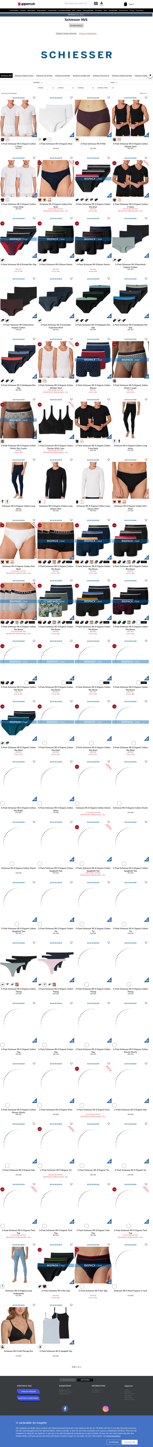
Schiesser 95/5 (6, 75)
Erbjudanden (41, 10)
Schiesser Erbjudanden (88, 33)
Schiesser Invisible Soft (81, 75)
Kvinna (38, 82)
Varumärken (14, 10)
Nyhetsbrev (95, 1392)
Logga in (101, 5)
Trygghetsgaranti (64, 1390)
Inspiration (139, 10)
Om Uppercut (96, 1390)
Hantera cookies (130, 1399)
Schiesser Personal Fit (101, 75)
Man (114, 82)
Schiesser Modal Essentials (122, 75)
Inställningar (114, 1442)
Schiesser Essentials (62, 75)
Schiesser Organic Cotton (24, 75)
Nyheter (23, 10)
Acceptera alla (129, 1442)
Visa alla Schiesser (76, 26)
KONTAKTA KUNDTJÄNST (28, 1398)
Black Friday (128, 1398)
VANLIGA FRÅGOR (28, 1391)
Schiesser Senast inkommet (66, 33)
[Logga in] (101, 2)
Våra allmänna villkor (66, 1392)
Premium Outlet (130, 1394)
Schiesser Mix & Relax (44, 75)
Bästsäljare (31, 10)
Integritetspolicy (64, 1394)
